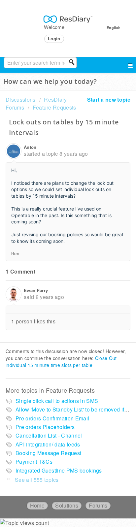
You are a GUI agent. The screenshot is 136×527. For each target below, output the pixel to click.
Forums (98, 505)
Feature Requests (54, 107)
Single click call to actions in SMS (57, 401)
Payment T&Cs (34, 461)
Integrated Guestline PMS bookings (59, 470)
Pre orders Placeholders (45, 427)
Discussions (21, 99)
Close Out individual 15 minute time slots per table (61, 361)
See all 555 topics (37, 479)
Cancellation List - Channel (49, 435)
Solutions (66, 505)
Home (37, 505)
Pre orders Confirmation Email (52, 418)
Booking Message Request (48, 453)
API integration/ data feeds (48, 444)
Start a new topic (108, 99)
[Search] (74, 62)
